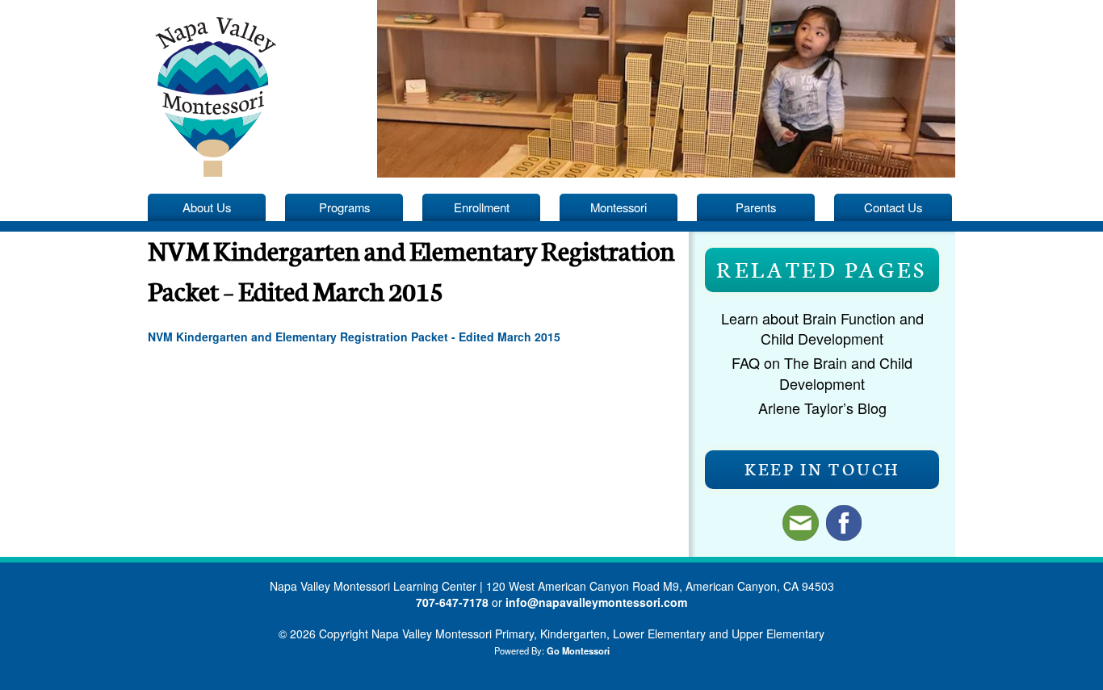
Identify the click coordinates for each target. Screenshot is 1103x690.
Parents (756, 207)
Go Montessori (578, 650)
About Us (206, 207)
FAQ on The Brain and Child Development (822, 372)
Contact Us (893, 207)
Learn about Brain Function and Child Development (822, 328)
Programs (344, 207)
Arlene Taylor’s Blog (822, 407)
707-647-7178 (452, 602)
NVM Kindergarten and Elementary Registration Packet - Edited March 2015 (354, 336)
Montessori (618, 207)
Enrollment (482, 207)
